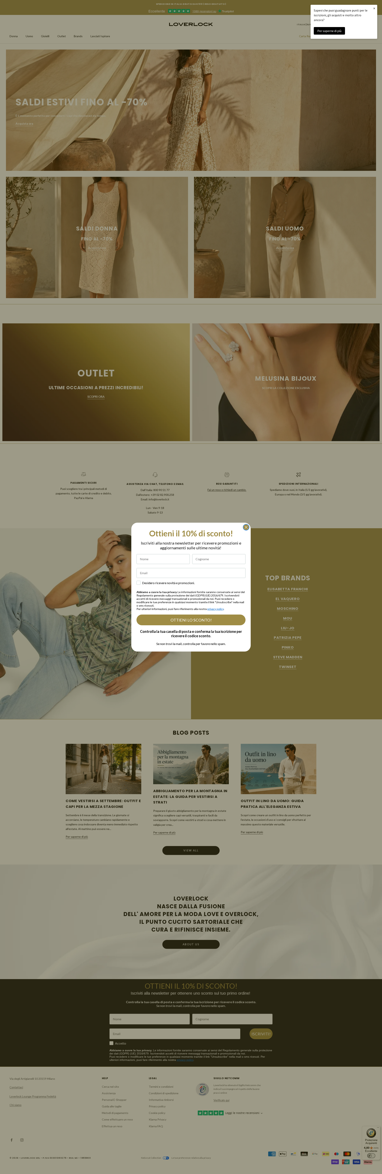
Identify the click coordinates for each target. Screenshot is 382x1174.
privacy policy (215, 609)
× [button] (374, 8)
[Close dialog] (246, 527)
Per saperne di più (329, 31)
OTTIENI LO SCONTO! (191, 620)
